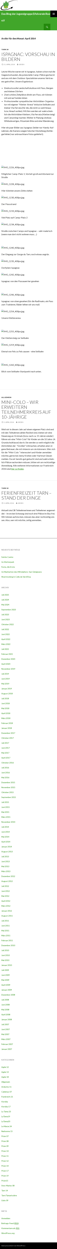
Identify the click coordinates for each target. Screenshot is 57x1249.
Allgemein (6, 397)
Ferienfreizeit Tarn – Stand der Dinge (26, 495)
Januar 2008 (6, 1019)
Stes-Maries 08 (8, 1185)
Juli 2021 (5, 649)
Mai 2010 (5, 960)
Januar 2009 (6, 990)
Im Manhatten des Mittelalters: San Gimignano (21, 572)
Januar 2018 (6, 728)
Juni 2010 (5, 955)
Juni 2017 (5, 748)
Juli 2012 (5, 886)
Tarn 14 (4, 49)
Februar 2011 (7, 940)
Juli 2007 (5, 1024)
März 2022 (5, 644)
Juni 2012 (5, 891)
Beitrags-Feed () (10, 1223)
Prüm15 (4, 1180)
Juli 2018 (5, 698)
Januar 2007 (6, 1049)
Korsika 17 (6, 1106)
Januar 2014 (6, 846)
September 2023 (8, 609)
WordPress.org (8, 1233)
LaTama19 (5, 1116)
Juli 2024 (5, 600)
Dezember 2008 (8, 995)
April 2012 (5, 901)
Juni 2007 (5, 1029)
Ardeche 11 (6, 1087)
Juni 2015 (5, 807)
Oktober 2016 (7, 762)
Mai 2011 (5, 930)
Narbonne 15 (7, 1131)
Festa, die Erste (8, 567)
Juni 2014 (5, 832)
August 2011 (7, 916)
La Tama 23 (6, 1111)
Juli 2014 (5, 827)
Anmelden (5, 1218)
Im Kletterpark (7, 562)
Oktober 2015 (7, 792)
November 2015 (8, 787)
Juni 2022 (5, 634)
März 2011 (5, 935)
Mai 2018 (5, 708)
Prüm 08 (5, 1141)
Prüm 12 (5, 1161)
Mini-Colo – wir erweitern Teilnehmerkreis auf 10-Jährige (26, 409)
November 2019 (8, 669)
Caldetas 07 (6, 1092)
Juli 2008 (5, 1000)
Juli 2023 (5, 614)
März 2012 (5, 906)
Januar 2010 (6, 965)
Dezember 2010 (8, 945)
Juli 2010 (5, 950)
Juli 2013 (5, 856)
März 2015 (5, 817)
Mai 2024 (5, 604)
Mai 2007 (5, 1034)
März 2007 (5, 1039)
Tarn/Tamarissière (9, 1195)
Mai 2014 (5, 837)
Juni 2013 (5, 861)
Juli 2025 (5, 595)
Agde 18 (5, 1077)
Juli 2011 (5, 920)
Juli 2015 (5, 802)
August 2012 (7, 881)
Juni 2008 (5, 1004)
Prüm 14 (5, 1166)
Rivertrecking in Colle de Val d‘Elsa (16, 577)
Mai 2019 (5, 683)
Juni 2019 (5, 679)
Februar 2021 (7, 654)
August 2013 (7, 851)
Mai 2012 (5, 896)
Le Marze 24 (6, 1126)
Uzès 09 (4, 1200)
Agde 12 (5, 1067)
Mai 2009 (5, 980)
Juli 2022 (5, 629)
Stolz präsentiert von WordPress (13, 1246)
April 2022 (5, 639)
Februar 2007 (7, 1044)
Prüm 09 (5, 1146)
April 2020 (5, 664)
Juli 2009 (5, 970)
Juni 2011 (5, 925)
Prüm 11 (5, 1156)
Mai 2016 (5, 777)
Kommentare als (10, 1228)
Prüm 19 (5, 1176)
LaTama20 (5, 1121)
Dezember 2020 (8, 659)
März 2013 (5, 871)
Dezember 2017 (8, 733)
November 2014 (8, 822)
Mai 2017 (5, 753)
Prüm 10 (5, 1151)
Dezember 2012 (8, 876)
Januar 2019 (6, 688)
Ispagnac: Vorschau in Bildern (28, 56)
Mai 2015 (5, 812)
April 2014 (5, 841)
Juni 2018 (5, 703)
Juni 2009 (5, 975)
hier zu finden (17, 469)
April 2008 (5, 1014)
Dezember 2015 (8, 782)
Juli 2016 (5, 767)
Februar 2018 (7, 723)
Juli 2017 (5, 743)
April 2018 (5, 713)
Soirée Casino (7, 557)
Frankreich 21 (7, 1096)
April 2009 (5, 985)
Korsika (4, 1101)
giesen (21, 64)
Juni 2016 (5, 772)
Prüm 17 (5, 1171)
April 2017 (5, 758)
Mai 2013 (5, 866)
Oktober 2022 (7, 624)
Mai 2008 (5, 1009)
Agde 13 (5, 1072)
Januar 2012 (6, 911)
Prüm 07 (5, 1136)
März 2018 (5, 718)
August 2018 (7, 693)
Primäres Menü (53, 14)
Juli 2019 (5, 674)
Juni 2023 (5, 619)
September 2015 (8, 797)
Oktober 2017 (7, 738)
